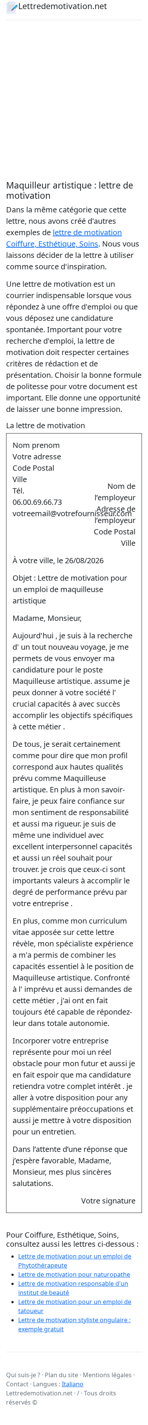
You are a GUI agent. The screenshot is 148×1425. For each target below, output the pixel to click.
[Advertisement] (74, 100)
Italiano (72, 1384)
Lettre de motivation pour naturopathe (74, 1274)
